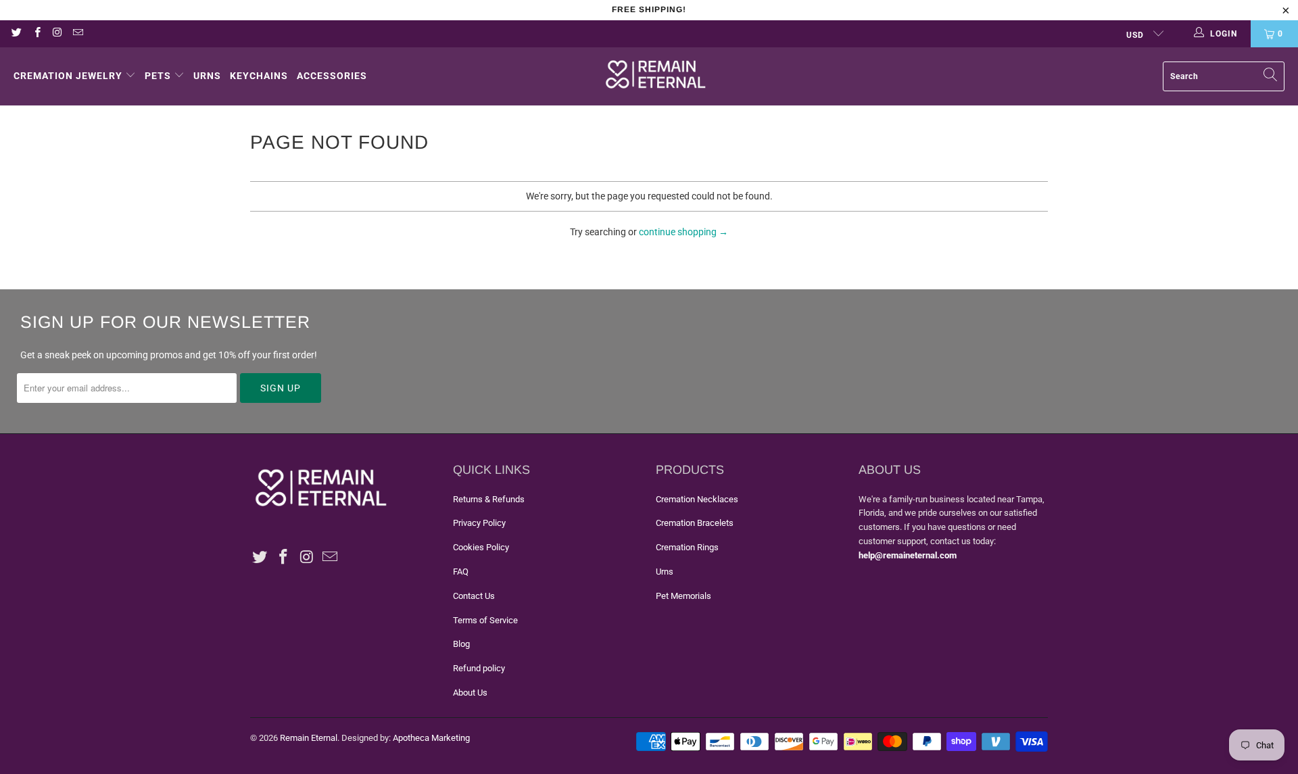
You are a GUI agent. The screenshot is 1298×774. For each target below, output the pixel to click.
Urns (207, 75)
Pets (158, 75)
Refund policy (479, 668)
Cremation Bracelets (695, 523)
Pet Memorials (683, 596)
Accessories (332, 75)
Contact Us (474, 596)
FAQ (460, 571)
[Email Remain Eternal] (77, 34)
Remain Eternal (308, 738)
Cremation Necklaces (697, 499)
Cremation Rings (687, 547)
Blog (461, 644)
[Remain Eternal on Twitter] (16, 34)
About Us (470, 692)
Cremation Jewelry (68, 75)
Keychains (259, 75)
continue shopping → (683, 231)
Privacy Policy (479, 523)
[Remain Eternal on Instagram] (57, 34)
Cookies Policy (481, 547)
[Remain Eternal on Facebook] (36, 34)
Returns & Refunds (489, 499)
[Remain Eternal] (656, 76)
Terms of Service (485, 620)
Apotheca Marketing (431, 738)
